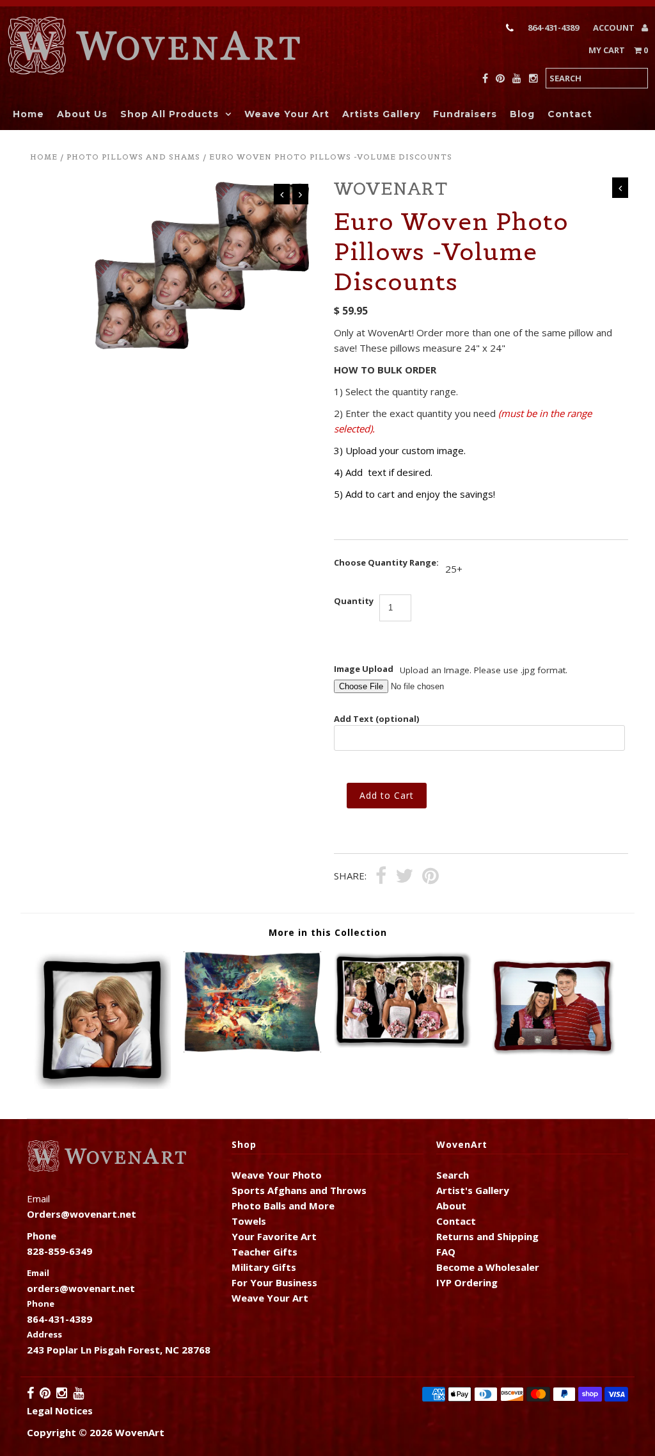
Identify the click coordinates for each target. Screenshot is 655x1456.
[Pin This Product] (430, 877)
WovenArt (139, 1432)
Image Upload (363, 669)
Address (44, 1334)
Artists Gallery (381, 114)
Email (38, 1273)
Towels (249, 1221)
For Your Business (274, 1282)
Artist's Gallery (472, 1190)
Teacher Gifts (264, 1251)
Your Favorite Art (274, 1236)
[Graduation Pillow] (553, 1057)
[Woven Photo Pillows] (102, 1085)
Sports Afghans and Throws (299, 1190)
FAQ (445, 1251)
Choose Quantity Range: (386, 562)
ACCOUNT (614, 27)
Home (28, 114)
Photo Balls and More (283, 1205)
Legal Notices (60, 1410)
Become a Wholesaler (487, 1267)
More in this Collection (328, 932)
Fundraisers (465, 114)
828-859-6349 (59, 1251)
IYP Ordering (467, 1282)
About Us (82, 114)
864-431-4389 (553, 27)
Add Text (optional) (376, 718)
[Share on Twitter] (404, 877)
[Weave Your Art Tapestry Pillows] (252, 1048)
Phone (40, 1303)
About (451, 1205)
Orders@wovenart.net (81, 1213)
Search (452, 1174)
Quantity (354, 601)
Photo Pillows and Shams (133, 156)
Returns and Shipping (487, 1236)
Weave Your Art (286, 114)
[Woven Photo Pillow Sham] (402, 1044)
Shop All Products (169, 114)
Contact (570, 114)
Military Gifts (264, 1267)
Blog (522, 114)
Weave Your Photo (277, 1174)
